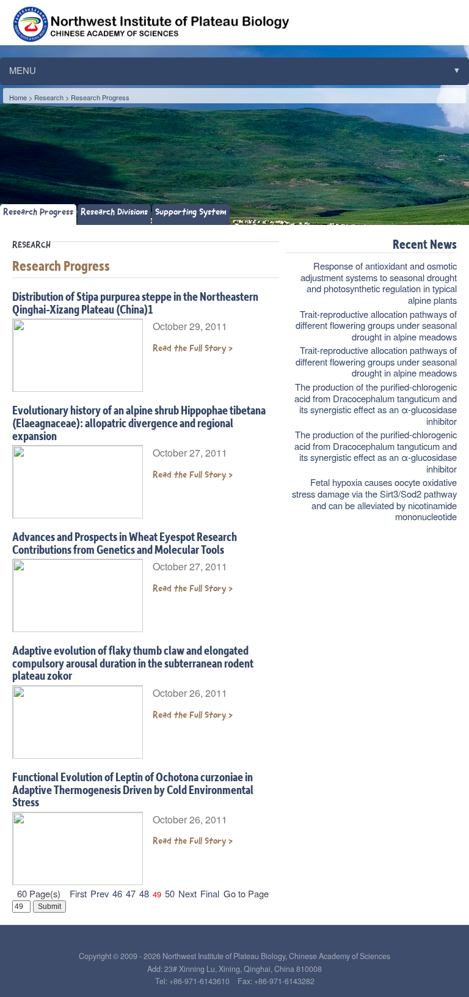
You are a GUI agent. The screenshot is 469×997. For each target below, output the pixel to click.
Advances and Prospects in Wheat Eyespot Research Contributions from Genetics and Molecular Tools (124, 542)
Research (49, 97)
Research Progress (100, 97)
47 (131, 893)
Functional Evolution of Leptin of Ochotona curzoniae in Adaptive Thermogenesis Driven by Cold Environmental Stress (132, 789)
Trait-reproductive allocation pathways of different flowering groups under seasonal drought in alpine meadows (376, 325)
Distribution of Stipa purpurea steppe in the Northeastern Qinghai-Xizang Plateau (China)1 (135, 302)
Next (187, 893)
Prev (99, 893)
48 (144, 893)
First (78, 893)
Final (209, 893)
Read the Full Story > (193, 348)
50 (170, 893)
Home (18, 97)
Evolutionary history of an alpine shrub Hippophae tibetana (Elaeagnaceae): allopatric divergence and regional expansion (139, 422)
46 (117, 893)
